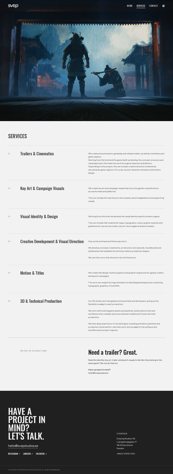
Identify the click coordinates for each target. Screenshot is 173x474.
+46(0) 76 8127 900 (126, 453)
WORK (129, 5)
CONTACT (153, 5)
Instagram (13, 453)
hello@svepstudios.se (98, 373)
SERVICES (141, 5)
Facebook (40, 453)
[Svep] (13, 6)
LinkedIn (27, 453)
